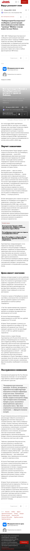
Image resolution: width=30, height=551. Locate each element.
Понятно (24, 542)
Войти (24, 2)
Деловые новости (6, 515)
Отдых (13, 512)
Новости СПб (15, 515)
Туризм (18, 512)
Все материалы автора (7, 16)
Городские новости (18, 517)
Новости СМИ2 (6, 79)
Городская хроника (6, 519)
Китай (16, 513)
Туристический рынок (7, 513)
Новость (7, 512)
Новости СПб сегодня (7, 517)
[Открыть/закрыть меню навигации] (16, 2)
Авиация (22, 513)
